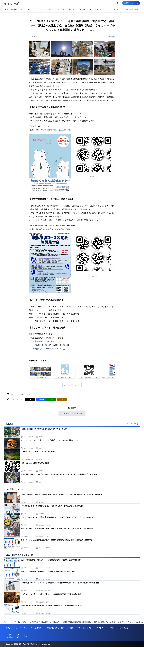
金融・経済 (129, 9)
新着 (6, 9)
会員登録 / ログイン (131, 3)
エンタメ (22, 9)
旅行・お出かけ (68, 9)
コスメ (107, 9)
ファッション (98, 9)
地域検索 (13, 9)
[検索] (118, 3)
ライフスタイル (117, 9)
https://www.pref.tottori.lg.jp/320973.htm (53, 229)
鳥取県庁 (112, 37)
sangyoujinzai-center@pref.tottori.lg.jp (49, 348)
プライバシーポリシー (85, 628)
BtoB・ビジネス (55, 9)
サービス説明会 (35, 628)
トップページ (11, 622)
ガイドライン (101, 628)
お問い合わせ (124, 628)
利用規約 (71, 628)
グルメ (78, 9)
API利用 (113, 628)
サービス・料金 (21, 628)
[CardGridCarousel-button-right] (115, 372)
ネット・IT (87, 9)
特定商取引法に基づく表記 (54, 628)
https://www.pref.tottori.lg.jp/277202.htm (53, 130)
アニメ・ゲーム (41, 9)
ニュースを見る (131, 424)
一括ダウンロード (73, 385)
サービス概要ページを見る (127, 642)
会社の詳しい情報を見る (72, 413)
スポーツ (30, 9)
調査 (137, 9)
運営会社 (9, 628)
